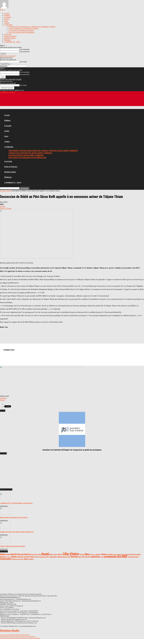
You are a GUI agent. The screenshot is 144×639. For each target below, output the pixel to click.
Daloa (87, 554)
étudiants (31, 559)
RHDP (124, 556)
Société (6, 19)
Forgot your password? (7, 56)
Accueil (6, 13)
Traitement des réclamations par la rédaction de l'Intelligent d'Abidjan (20, 638)
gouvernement (117, 554)
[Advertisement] (38, 101)
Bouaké (45, 554)
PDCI (83, 557)
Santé (129, 557)
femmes (104, 554)
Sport (6, 21)
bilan (39, 554)
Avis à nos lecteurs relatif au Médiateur (21, 32)
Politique (7, 15)
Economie (7, 17)
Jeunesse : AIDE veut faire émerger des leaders (12, 546)
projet (102, 557)
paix (80, 557)
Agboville (13, 554)
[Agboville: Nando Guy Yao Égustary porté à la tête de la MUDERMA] (5, 514)
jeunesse (20, 557)
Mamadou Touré (65, 557)
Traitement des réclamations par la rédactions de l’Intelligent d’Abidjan (31, 27)
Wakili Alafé (135, 557)
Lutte (36, 557)
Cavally (55, 554)
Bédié (51, 554)
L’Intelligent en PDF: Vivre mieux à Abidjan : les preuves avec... (16, 503)
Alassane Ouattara (24, 554)
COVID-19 (60, 554)
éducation (20, 559)
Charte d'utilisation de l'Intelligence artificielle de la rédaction (17, 636)
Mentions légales (9, 38)
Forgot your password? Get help (11, 79)
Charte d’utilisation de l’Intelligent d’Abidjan (23, 28)
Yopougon (15, 559)
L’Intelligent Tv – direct (12, 42)
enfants (97, 554)
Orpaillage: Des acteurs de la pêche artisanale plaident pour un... (17, 532)
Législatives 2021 (43, 557)
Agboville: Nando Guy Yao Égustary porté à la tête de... (14, 517)
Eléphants (92, 554)
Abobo (8, 554)
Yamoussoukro (6, 558)
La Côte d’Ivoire (29, 557)
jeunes (14, 556)
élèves (26, 559)
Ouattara (74, 556)
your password (24, 51)
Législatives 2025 (55, 557)
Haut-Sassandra (136, 554)
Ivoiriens (8, 557)
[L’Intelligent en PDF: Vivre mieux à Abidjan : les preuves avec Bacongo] (5, 500)
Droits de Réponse (10, 36)
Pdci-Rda (87, 557)
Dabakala (81, 554)
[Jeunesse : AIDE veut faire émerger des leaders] (5, 543)
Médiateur (7, 40)
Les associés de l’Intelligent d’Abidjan (21, 30)
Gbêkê (111, 554)
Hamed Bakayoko (125, 554)
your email (23, 62)
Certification (8, 25)
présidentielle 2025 (113, 556)
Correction (7, 34)
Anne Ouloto (34, 554)
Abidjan (2, 554)
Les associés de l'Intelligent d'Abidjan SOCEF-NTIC (15, 635)
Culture (6, 23)
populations (95, 556)
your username (24, 49)
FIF (107, 554)
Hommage (3, 557)
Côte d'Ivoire (71, 553)
